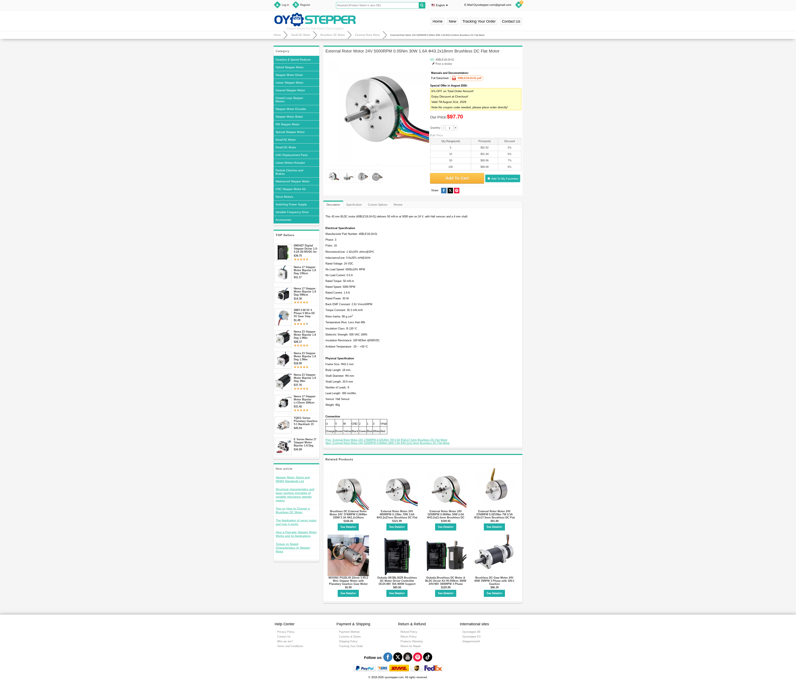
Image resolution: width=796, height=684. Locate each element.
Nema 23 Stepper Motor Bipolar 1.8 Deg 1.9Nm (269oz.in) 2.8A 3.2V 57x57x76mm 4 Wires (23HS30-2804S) (305, 334)
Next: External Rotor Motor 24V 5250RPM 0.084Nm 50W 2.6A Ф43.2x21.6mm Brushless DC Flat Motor (387, 443)
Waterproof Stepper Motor (292, 181)
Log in (285, 4)
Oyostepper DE (471, 631)
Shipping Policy (348, 641)
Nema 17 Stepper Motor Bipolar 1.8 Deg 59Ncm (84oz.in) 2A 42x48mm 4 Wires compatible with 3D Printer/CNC (305, 291)
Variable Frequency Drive (292, 212)
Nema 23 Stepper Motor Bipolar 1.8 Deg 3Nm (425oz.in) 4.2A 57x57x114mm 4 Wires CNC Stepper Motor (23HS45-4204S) (306, 378)
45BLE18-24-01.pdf (469, 78)
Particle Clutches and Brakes (289, 172)
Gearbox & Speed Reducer (293, 59)
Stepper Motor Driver (289, 75)
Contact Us (511, 21)
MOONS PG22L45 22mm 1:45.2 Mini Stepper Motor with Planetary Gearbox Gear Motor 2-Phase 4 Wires (348, 582)
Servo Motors (284, 196)
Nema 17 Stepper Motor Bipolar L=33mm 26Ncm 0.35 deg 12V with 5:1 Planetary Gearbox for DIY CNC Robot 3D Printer (305, 399)
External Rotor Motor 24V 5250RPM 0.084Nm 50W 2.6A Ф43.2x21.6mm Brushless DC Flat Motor (445, 516)
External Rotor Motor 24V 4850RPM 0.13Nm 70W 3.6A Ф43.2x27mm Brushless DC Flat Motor (397, 516)
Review (398, 204)
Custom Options (377, 204)
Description (333, 204)
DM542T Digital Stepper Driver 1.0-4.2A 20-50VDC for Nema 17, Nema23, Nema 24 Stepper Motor (306, 248)
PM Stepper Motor (287, 124)
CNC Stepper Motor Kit (290, 189)
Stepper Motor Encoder (290, 109)
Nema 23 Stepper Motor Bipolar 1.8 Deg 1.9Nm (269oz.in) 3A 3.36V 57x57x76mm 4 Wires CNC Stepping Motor (306, 356)
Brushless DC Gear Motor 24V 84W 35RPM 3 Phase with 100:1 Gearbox (494, 580)
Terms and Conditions (290, 646)
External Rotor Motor (367, 35)
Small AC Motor (285, 139)
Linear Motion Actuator (290, 162)
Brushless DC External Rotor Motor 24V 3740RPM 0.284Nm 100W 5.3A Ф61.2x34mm (348, 514)
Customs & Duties (350, 636)
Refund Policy (408, 631)
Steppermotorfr (471, 641)
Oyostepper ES (471, 636)
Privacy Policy (286, 631)
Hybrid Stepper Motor (289, 67)
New (452, 21)
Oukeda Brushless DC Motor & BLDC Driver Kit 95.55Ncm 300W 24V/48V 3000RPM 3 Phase (445, 580)
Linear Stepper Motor (289, 82)
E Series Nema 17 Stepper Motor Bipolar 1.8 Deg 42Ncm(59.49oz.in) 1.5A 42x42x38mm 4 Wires (305, 442)
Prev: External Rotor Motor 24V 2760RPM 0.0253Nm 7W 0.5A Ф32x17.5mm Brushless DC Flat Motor (386, 439)
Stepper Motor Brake (289, 116)
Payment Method (349, 631)
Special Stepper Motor (290, 132)
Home (438, 21)
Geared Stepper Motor (290, 90)
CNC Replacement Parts (291, 155)
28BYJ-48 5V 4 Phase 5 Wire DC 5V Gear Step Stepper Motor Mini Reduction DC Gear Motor (306, 313)
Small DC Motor (300, 35)
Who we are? (285, 641)
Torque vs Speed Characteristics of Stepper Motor (293, 547)
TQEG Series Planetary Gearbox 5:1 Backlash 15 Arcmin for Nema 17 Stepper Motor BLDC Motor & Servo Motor (305, 421)
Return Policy (408, 636)
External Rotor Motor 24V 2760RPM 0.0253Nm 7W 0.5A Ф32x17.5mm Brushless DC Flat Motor (494, 516)
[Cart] (518, 5)
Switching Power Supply (291, 204)
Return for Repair (410, 646)
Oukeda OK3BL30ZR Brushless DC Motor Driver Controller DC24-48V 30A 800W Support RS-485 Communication (397, 582)
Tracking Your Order (479, 21)
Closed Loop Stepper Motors (289, 99)
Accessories (283, 219)
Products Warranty (411, 641)
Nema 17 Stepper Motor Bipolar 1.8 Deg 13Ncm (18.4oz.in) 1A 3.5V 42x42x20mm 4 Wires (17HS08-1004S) (306, 270)
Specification (354, 204)
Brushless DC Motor (332, 35)
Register (305, 4)
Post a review (444, 63)
